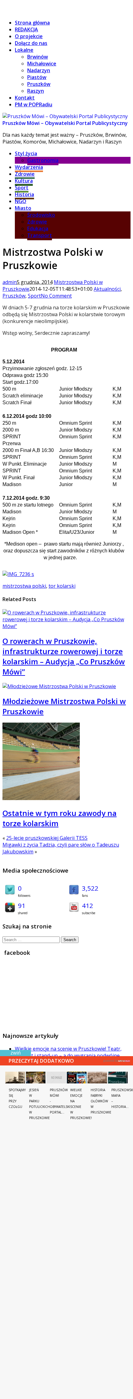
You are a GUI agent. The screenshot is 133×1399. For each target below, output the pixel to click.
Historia (24, 194)
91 (21, 905)
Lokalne (24, 49)
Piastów (36, 77)
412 (87, 905)
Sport (21, 187)
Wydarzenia (29, 167)
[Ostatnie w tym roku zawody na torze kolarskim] (41, 798)
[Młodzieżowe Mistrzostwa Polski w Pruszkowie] (59, 686)
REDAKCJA (26, 29)
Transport (39, 235)
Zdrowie (25, 173)
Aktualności (107, 289)
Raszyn (35, 90)
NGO (20, 201)
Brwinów (37, 56)
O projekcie (29, 36)
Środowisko (41, 214)
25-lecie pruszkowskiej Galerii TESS (47, 838)
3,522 (90, 888)
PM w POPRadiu (33, 104)
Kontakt (25, 97)
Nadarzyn (38, 70)
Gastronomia (42, 160)
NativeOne (117, 1060)
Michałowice (41, 63)
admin (9, 282)
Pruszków (38, 84)
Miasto (23, 208)
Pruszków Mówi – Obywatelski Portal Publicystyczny (65, 123)
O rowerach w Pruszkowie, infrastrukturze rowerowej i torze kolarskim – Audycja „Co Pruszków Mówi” (63, 656)
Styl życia (26, 153)
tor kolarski (62, 585)
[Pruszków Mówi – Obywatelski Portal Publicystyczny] (65, 116)
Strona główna (32, 22)
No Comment (56, 295)
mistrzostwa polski (24, 585)
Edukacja (37, 228)
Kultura (24, 180)
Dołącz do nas (31, 43)
